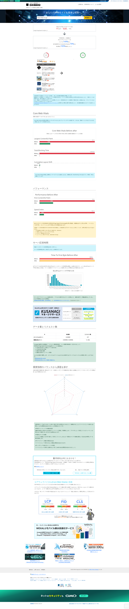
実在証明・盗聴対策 (33, 580)
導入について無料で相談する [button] (51, 473)
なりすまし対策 (74, 580)
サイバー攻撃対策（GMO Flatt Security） (64, 580)
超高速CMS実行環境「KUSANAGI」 (43, 300)
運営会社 (31, 569)
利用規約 (43, 569)
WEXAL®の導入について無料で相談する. (45, 360)
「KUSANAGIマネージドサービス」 (61, 300)
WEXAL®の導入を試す (40, 358)
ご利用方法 (80, 4)
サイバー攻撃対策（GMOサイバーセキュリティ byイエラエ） (47, 580)
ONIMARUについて (89, 4)
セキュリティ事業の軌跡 (81, 580)
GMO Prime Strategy (93, 569)
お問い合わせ (37, 569)
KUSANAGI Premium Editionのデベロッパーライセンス (46, 102)
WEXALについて (40, 466)
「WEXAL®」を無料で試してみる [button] (82, 473)
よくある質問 (98, 4)
